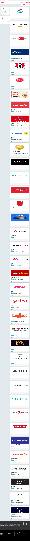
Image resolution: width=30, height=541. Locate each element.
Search (28, 2)
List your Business (22, 0)
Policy (1, 534)
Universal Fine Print (2, 535)
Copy (5, 12)
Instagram (26, 524)
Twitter (25, 524)
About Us (1, 533)
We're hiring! (14, 0)
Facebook (23, 524)
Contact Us (9, 533)
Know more (7, 14)
